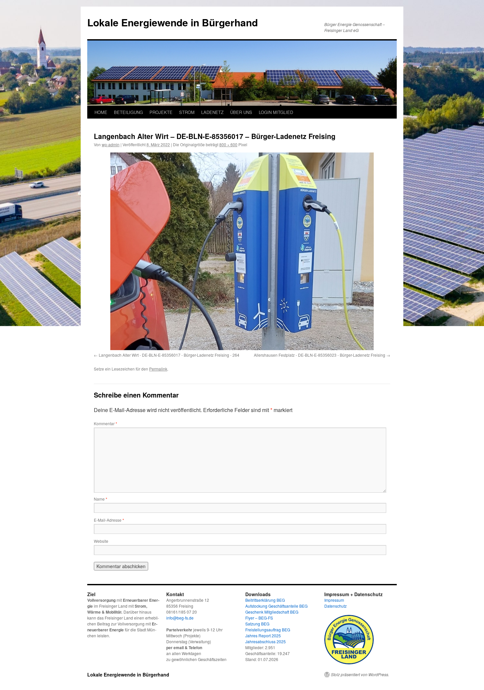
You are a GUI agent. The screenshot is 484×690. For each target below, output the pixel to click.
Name (100, 499)
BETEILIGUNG (128, 112)
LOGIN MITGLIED (276, 112)
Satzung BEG (257, 623)
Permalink (158, 369)
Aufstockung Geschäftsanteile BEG (276, 606)
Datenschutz (335, 606)
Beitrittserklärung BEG (265, 600)
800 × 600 (228, 144)
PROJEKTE (161, 112)
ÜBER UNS (241, 112)
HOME (100, 112)
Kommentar (105, 423)
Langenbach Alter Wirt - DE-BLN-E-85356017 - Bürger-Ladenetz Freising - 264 (169, 355)
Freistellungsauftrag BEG (267, 629)
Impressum (334, 600)
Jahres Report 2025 (263, 635)
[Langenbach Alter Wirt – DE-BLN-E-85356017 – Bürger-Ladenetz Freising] (242, 251)
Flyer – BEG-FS (259, 618)
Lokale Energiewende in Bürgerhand (172, 22)
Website (101, 541)
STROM (187, 112)
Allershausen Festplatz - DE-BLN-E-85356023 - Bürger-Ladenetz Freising (319, 355)
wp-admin (111, 144)
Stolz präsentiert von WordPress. (360, 674)
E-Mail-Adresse (109, 520)
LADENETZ (212, 112)
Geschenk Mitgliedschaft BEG (271, 612)
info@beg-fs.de (180, 618)
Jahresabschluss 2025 (265, 641)
